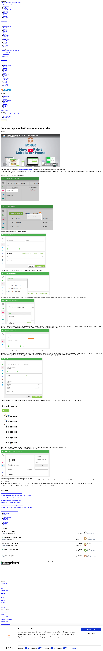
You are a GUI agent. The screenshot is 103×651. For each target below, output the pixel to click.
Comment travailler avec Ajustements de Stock (11, 500)
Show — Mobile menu (6, 2)
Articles (5, 8)
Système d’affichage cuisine (7, 616)
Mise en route (6, 6)
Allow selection (91, 633)
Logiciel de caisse (4, 56)
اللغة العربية (6, 39)
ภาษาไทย (5, 40)
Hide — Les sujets (13, 511)
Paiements (5, 17)
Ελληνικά (5, 46)
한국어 (5, 42)
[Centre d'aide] (6, 91)
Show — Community (5, 50)
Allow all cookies (91, 629)
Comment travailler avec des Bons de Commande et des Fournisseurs (16, 495)
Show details (73, 648)
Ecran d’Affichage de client (7, 619)
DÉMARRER (4, 21)
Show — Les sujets (5, 511)
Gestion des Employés (5, 624)
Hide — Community (14, 50)
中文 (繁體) (6, 45)
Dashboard (3, 614)
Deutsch (5, 27)
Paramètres (5, 14)
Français (5, 31)
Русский (5, 38)
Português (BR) (6, 35)
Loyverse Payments (7, 4)
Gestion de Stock (7, 9)
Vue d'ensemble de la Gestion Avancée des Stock (11, 493)
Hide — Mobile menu (16, 2)
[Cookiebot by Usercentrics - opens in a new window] (9, 648)
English (5, 29)
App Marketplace (7, 52)
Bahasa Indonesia (7, 26)
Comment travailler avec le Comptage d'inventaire (12, 505)
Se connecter (3, 19)
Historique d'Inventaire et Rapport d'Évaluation (11, 502)
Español (5, 30)
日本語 (5, 43)
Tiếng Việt (5, 36)
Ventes (4, 7)
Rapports (5, 13)
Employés (5, 11)
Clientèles (5, 12)
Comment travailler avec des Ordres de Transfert (11, 497)
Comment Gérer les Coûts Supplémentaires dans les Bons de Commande (17, 507)
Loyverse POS (4, 612)
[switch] (40, 648)
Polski (4, 34)
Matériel (5, 16)
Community (6, 54)
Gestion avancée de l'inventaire (25, 169)
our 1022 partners (27, 631)
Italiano (5, 32)
